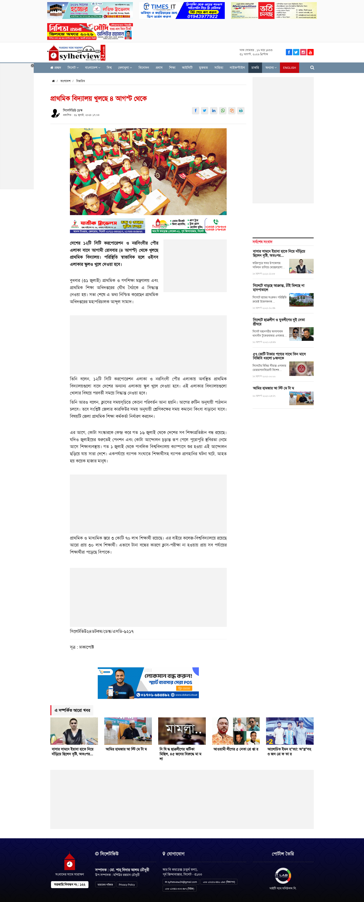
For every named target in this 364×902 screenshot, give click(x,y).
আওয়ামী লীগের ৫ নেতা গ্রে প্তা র (236, 749)
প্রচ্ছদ (57, 67)
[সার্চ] (312, 67)
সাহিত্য (218, 67)
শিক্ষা (172, 67)
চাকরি (255, 67)
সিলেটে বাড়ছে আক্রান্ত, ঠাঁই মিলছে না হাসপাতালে (278, 287)
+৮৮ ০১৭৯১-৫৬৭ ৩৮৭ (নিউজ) (179, 888)
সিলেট (72, 67)
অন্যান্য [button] (269, 67)
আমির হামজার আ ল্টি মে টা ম (273, 388)
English (289, 68)
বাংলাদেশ (91, 67)
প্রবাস (159, 67)
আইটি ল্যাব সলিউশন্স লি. (283, 888)
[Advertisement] (195, 268)
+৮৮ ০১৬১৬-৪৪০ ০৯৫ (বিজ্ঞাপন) (219, 882)
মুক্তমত (203, 67)
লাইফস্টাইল (237, 67)
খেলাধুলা (124, 67)
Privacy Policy (127, 884)
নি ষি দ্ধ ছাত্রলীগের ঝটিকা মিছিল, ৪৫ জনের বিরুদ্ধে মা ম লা (180, 754)
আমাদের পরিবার (105, 884)
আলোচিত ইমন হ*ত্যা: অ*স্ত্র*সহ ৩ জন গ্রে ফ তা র (289, 752)
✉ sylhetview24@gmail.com (181, 882)
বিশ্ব (109, 67)
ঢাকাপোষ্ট (86, 647)
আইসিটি (187, 67)
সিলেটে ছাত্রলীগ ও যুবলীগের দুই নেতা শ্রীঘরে (279, 322)
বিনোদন (144, 67)
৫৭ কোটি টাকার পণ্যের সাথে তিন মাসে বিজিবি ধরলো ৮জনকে (279, 356)
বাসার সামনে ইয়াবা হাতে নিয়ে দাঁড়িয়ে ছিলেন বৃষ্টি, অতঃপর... (279, 253)
